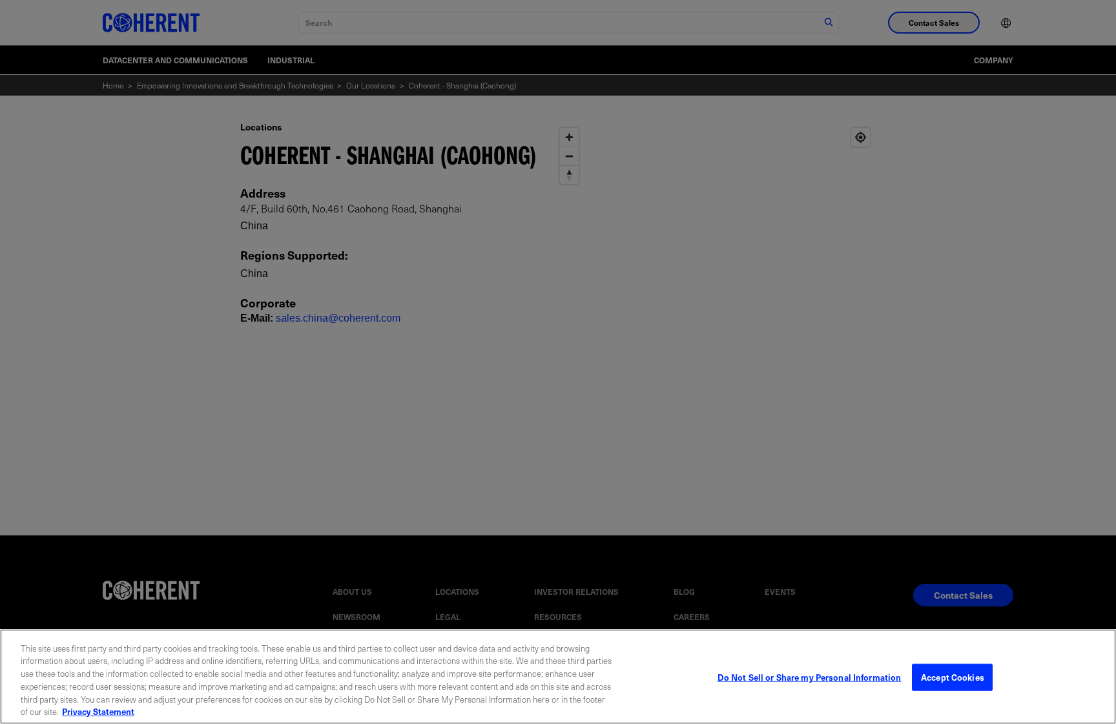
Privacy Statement (98, 711)
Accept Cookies (952, 677)
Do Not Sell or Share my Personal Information (810, 677)
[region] (558, 676)
